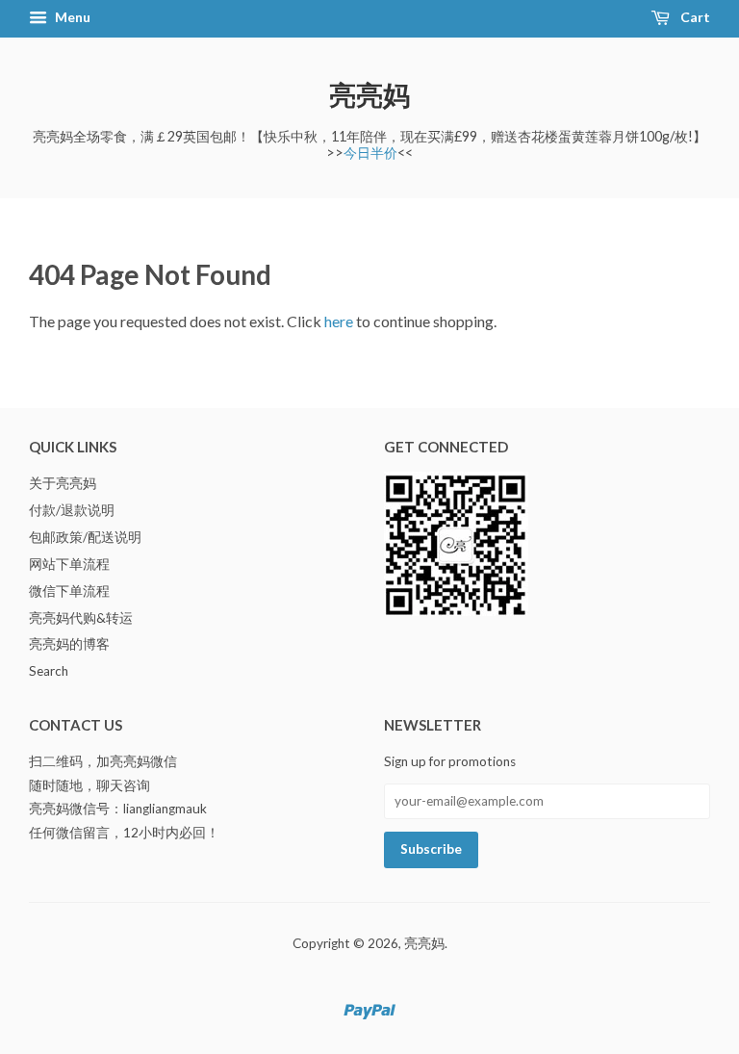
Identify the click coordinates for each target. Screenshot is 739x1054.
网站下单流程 (69, 564)
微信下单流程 (69, 591)
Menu (71, 17)
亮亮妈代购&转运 (81, 618)
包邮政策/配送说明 (85, 537)
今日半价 (370, 152)
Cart (693, 17)
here (338, 321)
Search (48, 671)
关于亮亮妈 (62, 483)
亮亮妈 (369, 94)
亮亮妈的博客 (69, 644)
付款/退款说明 (72, 510)
